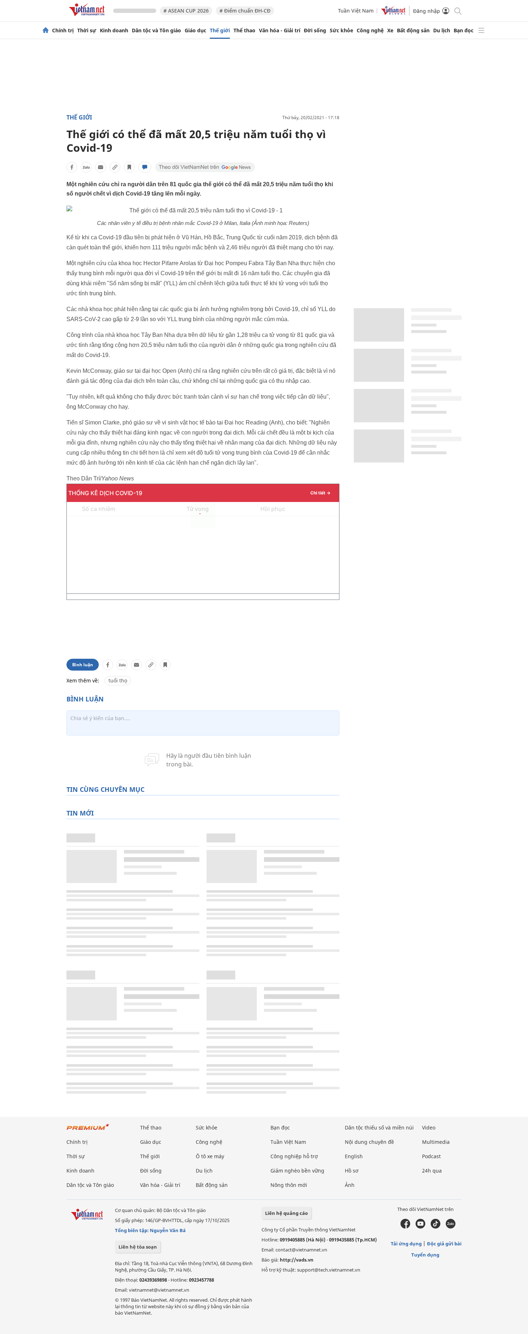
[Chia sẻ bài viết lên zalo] (86, 167)
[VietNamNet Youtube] (420, 1226)
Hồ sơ (351, 1170)
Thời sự (86, 30)
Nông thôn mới (288, 1185)
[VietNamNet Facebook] (405, 1226)
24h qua (432, 1170)
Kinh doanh (114, 30)
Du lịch (441, 30)
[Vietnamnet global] (393, 13)
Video (428, 1127)
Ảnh (350, 1185)
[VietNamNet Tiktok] (435, 1226)
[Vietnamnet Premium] (88, 1130)
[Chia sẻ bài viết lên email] (100, 167)
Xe (390, 30)
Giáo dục (195, 30)
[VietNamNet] (45, 30)
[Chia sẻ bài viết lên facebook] (71, 167)
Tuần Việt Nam (356, 10)
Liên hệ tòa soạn (138, 1247)
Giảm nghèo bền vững (297, 1170)
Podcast (431, 1156)
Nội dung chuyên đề (369, 1141)
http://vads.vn (297, 1260)
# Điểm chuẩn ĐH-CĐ (244, 10)
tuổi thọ (117, 680)
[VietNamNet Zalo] (450, 1226)
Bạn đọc (463, 30)
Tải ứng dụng (406, 1243)
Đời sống (315, 30)
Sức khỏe (341, 30)
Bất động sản (413, 30)
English (354, 1156)
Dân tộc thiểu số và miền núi (379, 1127)
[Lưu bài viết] (129, 167)
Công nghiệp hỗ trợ (294, 1156)
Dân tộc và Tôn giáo (156, 30)
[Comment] (144, 167)
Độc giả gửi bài (444, 1243)
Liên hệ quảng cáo (286, 1213)
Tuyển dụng (425, 1254)
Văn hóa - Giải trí (279, 30)
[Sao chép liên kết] (115, 167)
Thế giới (220, 30)
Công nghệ (370, 30)
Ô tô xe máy (210, 1156)
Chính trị (63, 30)
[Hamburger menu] (481, 30)
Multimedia (436, 1141)
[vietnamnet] (88, 17)
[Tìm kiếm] (457, 10)
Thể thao (244, 30)
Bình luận (82, 665)
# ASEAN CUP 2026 (186, 10)
